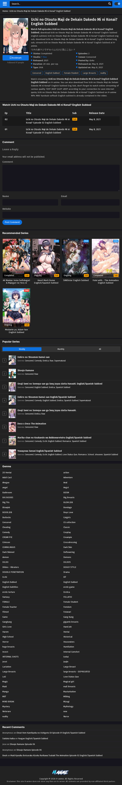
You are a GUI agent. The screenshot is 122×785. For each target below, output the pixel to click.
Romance (67, 441)
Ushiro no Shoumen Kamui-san (33, 357)
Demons (67, 557)
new (65, 711)
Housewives (69, 642)
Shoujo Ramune (25, 370)
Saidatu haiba (8, 738)
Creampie (67, 537)
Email (64, 196)
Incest (5, 652)
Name (5, 196)
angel (5, 487)
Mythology (68, 706)
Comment (7, 161)
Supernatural (60, 360)
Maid (4, 686)
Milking (66, 696)
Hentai (66, 632)
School (91, 454)
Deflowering (69, 552)
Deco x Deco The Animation (31, 423)
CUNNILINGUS (8, 547)
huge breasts (8, 647)
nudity (103, 73)
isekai (66, 657)
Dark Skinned (8, 552)
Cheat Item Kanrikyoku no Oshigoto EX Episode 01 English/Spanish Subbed (51, 733)
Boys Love (68, 512)
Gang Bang (68, 617)
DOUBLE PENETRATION (13, 572)
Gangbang (7, 622)
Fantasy (6, 597)
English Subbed (52, 73)
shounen (99, 454)
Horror (5, 642)
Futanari (67, 612)
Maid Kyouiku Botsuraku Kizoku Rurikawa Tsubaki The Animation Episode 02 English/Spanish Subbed (56, 755)
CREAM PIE (7, 537)
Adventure (68, 477)
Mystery (6, 706)
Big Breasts (69, 497)
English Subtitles (10, 587)
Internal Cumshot (71, 652)
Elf (64, 577)
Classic (66, 527)
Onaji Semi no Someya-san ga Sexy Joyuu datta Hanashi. (46, 410)
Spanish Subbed (63, 387)
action (66, 472)
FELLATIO (67, 597)
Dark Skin (67, 547)
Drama (66, 572)
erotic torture (8, 592)
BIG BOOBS (7, 497)
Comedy (38, 360)
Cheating (6, 527)
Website (6, 208)
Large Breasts (89, 73)
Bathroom (7, 492)
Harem (5, 632)
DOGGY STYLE (69, 567)
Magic (5, 681)
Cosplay (67, 532)
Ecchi (45, 441)
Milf (4, 696)
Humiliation (68, 647)
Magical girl (68, 681)
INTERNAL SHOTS (10, 657)
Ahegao (5, 482)
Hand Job (67, 627)
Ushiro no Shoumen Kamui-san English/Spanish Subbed (46, 397)
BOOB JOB (7, 512)
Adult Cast (7, 477)
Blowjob (6, 507)
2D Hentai (6, 472)
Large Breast (69, 666)
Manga (5, 691)
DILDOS (67, 562)
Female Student (71, 73)
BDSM (66, 492)
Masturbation (69, 691)
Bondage (67, 507)
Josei (4, 661)
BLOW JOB (68, 502)
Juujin (65, 661)
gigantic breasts (70, 622)
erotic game (69, 587)
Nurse (66, 716)
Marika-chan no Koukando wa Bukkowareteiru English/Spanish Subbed (54, 437)
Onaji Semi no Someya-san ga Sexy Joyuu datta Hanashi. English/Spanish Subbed (59, 383)
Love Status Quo (70, 454)
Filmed (5, 612)
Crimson (6, 542)
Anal (65, 482)
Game (5, 617)
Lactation (6, 666)
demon (5, 557)
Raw (51, 360)
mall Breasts (69, 686)
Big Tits (6, 502)
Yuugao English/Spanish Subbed (33, 738)
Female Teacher (9, 607)
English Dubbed (9, 582)
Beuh (4, 755)
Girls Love (7, 627)
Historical (67, 637)
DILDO (5, 562)
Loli (4, 676)
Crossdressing (70, 542)
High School (8, 637)
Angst (66, 487)
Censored (36, 73)
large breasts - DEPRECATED (76, 671)
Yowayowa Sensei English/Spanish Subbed (39, 451)
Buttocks (6, 517)
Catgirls (67, 517)
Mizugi (66, 701)
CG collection (69, 522)
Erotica (46, 360)
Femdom (67, 607)
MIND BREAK (8, 701)
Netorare (6, 711)
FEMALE (6, 602)
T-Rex (44, 57)
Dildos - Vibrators (10, 567)
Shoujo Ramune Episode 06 (22, 744)
